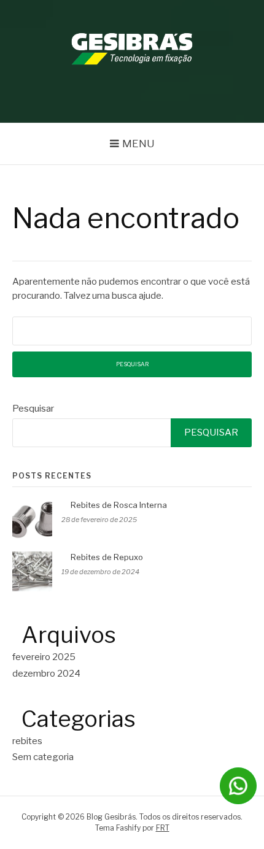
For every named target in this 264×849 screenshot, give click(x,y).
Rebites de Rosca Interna (119, 505)
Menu (138, 143)
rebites (27, 741)
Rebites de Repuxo (107, 557)
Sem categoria (43, 757)
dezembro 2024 (46, 673)
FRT (162, 827)
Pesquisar (33, 408)
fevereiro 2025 (44, 657)
